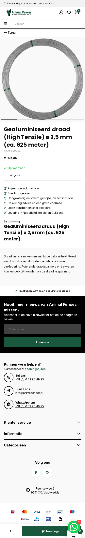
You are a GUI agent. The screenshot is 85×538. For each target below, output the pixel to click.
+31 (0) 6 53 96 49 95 (29, 379)
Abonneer (42, 342)
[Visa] (37, 512)
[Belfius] (25, 519)
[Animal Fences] (16, 12)
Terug (12, 32)
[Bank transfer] (48, 512)
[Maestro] (72, 512)
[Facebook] (36, 473)
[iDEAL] (13, 512)
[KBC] (37, 519)
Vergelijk (15, 175)
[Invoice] (60, 519)
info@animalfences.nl (29, 392)
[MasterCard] (25, 512)
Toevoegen (53, 531)
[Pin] (48, 519)
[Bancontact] (60, 512)
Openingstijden (35, 369)
